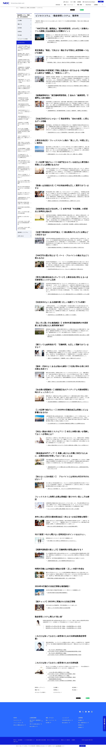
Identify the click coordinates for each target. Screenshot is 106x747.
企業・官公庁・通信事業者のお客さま (35, 721)
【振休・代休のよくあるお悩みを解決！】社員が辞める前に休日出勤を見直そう (24, 144)
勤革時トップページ (39, 687)
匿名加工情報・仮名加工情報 (41, 739)
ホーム (17, 7)
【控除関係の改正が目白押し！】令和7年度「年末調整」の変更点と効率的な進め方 (23, 99)
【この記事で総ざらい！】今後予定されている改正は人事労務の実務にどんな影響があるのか (24, 87)
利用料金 (20, 31)
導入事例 (47, 722)
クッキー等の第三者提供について (29, 739)
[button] (58, 4)
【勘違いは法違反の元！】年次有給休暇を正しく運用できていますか (24, 93)
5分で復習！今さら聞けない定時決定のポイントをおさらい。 (24, 193)
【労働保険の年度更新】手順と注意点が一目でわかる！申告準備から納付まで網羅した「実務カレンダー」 (24, 61)
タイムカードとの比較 (23, 38)
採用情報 (80, 727)
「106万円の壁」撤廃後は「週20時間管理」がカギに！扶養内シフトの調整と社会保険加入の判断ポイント (24, 48)
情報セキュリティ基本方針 (65, 739)
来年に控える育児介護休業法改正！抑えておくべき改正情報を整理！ (24, 188)
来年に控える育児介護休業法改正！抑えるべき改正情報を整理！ (62, 526)
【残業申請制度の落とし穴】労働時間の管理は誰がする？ (24, 198)
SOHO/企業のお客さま (66, 720)
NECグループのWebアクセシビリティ (53, 739)
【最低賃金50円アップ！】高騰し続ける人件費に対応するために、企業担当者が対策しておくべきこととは (24, 169)
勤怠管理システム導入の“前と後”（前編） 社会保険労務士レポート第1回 (63, 626)
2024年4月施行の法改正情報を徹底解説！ (24, 208)
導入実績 (20, 35)
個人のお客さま (33, 726)
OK (81, 745)
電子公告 (14, 739)
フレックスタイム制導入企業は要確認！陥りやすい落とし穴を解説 (24, 182)
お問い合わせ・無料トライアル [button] (104, 722)
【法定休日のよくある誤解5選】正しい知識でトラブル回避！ (23, 124)
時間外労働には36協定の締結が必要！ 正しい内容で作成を (23, 203)
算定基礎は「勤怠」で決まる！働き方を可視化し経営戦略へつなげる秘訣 (24, 55)
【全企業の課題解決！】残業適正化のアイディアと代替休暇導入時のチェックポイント (24, 150)
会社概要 (80, 720)
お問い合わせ (21, 236)
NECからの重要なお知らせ (18, 725)
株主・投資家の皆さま (82, 722)
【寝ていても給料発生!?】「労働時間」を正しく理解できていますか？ (24, 137)
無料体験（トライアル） (23, 232)
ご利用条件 (73, 739)
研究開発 (80, 725)
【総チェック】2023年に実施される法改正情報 (23, 212)
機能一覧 (20, 24)
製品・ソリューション (50, 720)
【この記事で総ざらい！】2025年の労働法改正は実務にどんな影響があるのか (23, 156)
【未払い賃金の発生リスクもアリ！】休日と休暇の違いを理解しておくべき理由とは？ (24, 162)
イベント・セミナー (17, 722)
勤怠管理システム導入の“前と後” (23, 217)
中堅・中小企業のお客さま (35, 724)
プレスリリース (16, 720)
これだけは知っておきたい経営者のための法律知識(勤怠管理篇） (24, 223)
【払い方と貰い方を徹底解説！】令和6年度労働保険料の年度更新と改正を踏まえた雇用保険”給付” (24, 130)
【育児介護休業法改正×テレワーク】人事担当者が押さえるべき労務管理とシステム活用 (24, 118)
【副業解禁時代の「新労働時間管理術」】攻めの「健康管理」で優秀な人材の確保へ (24, 69)
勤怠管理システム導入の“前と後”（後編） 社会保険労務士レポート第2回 (63, 628)
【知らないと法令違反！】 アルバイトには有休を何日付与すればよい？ (24, 176)
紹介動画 (20, 27)
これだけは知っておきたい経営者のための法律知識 (24, 228)
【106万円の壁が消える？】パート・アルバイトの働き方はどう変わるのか (24, 112)
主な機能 (20, 20)
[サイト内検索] (102, 5)
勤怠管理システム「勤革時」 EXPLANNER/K (27, 7)
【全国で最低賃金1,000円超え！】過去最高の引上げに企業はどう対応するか (24, 105)
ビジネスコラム (56, 692)
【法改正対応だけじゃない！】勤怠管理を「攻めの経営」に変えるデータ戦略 (24, 75)
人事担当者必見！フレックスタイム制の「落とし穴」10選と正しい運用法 (24, 81)
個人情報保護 (58, 745)
